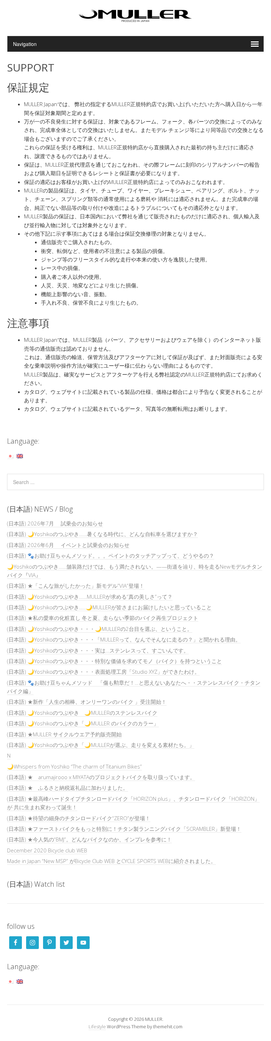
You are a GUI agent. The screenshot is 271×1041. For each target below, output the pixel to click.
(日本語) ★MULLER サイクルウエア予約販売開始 (64, 734)
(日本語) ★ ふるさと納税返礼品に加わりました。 (67, 787)
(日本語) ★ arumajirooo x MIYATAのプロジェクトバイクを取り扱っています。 (101, 777)
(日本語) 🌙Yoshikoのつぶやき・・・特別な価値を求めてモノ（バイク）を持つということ (114, 661)
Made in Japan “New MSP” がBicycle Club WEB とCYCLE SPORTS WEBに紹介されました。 (111, 860)
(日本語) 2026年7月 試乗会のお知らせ (55, 523)
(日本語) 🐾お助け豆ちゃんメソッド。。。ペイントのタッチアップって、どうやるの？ (110, 555)
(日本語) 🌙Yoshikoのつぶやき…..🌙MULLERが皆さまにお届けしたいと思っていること (109, 607)
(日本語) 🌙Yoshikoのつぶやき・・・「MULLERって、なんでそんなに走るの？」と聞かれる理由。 (124, 639)
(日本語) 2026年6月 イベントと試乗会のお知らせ (68, 544)
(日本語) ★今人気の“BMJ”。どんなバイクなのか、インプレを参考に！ (89, 839)
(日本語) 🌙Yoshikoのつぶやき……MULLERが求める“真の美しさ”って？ (90, 596)
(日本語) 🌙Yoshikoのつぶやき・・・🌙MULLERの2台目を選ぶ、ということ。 (99, 628)
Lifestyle (97, 1026)
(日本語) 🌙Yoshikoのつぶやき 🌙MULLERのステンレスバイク (82, 712)
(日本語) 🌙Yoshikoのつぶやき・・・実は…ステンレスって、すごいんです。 (98, 650)
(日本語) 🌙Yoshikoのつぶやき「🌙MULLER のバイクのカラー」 (83, 723)
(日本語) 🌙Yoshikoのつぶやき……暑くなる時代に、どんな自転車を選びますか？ (102, 533)
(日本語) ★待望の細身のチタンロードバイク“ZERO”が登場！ (78, 818)
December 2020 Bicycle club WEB (47, 850)
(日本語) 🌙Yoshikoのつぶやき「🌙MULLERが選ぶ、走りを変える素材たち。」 (100, 744)
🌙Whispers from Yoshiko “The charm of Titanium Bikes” (74, 766)
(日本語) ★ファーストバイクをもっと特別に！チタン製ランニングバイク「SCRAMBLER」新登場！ (124, 828)
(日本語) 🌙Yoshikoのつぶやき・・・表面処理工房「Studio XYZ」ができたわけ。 (103, 671)
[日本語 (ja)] (10, 455)
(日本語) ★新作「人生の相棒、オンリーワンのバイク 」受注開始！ (87, 701)
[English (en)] (20, 455)
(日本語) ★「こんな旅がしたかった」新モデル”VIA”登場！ (75, 585)
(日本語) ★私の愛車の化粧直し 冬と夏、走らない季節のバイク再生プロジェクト (102, 617)
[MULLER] (135, 17)
